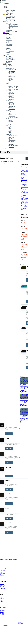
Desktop (11, 120)
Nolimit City (12, 140)
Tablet (10, 123)
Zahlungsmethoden (11, 69)
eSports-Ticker (9, 61)
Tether (10, 82)
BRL (10, 133)
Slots (4, 148)
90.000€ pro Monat (14, 86)
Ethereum (11, 80)
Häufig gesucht (7, 64)
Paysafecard (12, 76)
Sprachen (8, 90)
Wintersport (9, 54)
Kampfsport (9, 45)
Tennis (7, 41)
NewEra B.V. (12, 114)
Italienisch (11, 97)
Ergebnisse (5, 7)
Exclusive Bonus (13, 26)
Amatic (11, 142)
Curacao (11, 102)
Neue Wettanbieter (10, 19)
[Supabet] (2, 511)
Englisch (11, 93)
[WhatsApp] (0, 2)
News (4, 55)
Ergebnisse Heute (10, 10)
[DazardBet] (2, 526)
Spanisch (11, 95)
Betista (7, 438)
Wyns (6, 423)
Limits (7, 83)
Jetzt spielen (8, 433)
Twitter (2, 612)
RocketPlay (8, 493)
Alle (1, 597)
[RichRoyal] (2, 470)
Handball (8, 50)
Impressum (19, 622)
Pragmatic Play (13, 135)
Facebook (2, 610)
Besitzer (8, 110)
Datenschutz (20, 623)
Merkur (2, 584)
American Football (10, 51)
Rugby (8, 52)
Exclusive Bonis (10, 65)
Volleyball (8, 47)
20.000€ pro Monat (14, 89)
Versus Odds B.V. (13, 117)
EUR (10, 127)
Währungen (9, 126)
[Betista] (2, 441)
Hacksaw (11, 141)
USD (10, 128)
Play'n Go (2, 586)
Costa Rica (12, 109)
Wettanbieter (8, 14)
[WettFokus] (7, 3)
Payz (10, 78)
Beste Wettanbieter (10, 17)
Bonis (7, 21)
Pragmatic (2, 588)
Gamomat (11, 147)
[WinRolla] (2, 483)
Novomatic (2, 585)
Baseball (8, 48)
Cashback (11, 27)
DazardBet (8, 522)
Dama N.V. (12, 113)
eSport (1, 600)
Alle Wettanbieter (10, 16)
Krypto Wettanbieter (11, 20)
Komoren (11, 103)
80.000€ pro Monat (14, 88)
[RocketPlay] (2, 497)
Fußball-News (9, 58)
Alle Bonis (9, 23)
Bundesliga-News (10, 59)
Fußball (8, 37)
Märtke (7, 33)
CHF (10, 130)
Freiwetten (12, 28)
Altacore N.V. (12, 111)
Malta (10, 107)
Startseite (5, 6)
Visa (10, 75)
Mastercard (12, 73)
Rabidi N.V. (12, 116)
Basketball (8, 38)
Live (7, 9)
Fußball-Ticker (9, 57)
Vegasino (7, 452)
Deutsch (11, 92)
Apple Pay (12, 71)
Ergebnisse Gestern (11, 12)
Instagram (2, 613)
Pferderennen (9, 44)
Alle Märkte (9, 34)
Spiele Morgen (9, 13)
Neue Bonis (9, 30)
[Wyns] (2, 427)
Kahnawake (12, 106)
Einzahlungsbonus (13, 24)
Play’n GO (12, 137)
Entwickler (9, 134)
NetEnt (11, 138)
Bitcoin (11, 79)
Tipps (1, 601)
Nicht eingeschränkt (14, 85)
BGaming (11, 144)
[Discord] (2, 2)
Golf (7, 42)
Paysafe (2, 575)
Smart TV (11, 124)
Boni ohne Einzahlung (11, 31)
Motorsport (9, 40)
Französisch (12, 96)
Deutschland (12, 104)
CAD (10, 131)
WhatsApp (2, 614)
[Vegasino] (2, 456)
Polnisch (11, 99)
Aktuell (8, 62)
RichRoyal (8, 467)
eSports (8, 35)
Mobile (11, 121)
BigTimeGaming (13, 145)
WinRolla (7, 480)
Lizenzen (8, 100)
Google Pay (12, 72)
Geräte (7, 118)
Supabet (7, 508)
